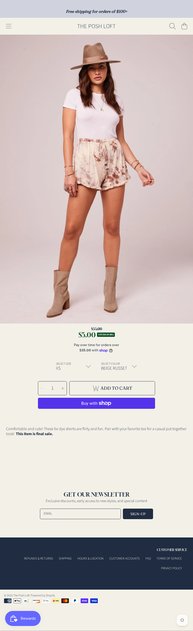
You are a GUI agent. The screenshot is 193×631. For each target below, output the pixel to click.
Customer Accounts (124, 558)
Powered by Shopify (43, 595)
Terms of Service (169, 558)
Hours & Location (90, 558)
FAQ (148, 558)
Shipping (65, 558)
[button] (8, 26)
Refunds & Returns (38, 558)
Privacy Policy (171, 568)
